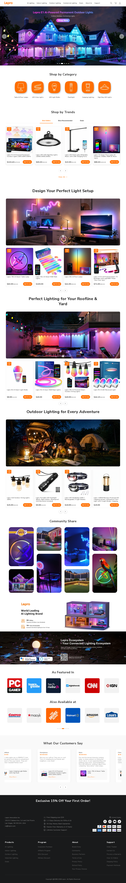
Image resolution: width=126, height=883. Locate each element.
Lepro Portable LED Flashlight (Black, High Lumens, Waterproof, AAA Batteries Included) (47, 499)
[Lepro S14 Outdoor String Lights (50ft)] (34, 433)
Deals (82, 120)
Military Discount (44, 858)
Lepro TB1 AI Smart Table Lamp (18, 277)
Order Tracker (112, 847)
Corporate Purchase (45, 847)
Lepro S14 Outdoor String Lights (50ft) (18, 498)
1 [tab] (57, 63)
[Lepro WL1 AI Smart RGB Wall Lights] (29, 215)
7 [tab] (68, 728)
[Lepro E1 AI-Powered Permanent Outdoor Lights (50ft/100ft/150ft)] (63, 335)
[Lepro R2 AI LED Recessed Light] (80, 319)
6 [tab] (68, 63)
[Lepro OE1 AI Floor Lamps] (17, 222)
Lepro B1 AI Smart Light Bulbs (17, 390)
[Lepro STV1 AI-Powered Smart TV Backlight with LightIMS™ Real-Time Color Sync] (109, 215)
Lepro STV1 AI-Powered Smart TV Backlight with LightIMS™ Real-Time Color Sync (106, 278)
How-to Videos (112, 858)
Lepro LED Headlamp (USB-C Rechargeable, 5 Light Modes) (75, 498)
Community (76, 851)
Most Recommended (65, 120)
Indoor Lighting (10, 851)
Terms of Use (77, 858)
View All (61, 177)
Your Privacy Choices (79, 869)
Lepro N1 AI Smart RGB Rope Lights (48, 390)
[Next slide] (121, 36)
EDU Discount (43, 854)
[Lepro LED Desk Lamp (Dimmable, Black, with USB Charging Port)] (69, 222)
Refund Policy (77, 865)
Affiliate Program (44, 851)
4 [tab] (63, 63)
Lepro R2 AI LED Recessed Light (105, 390)
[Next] (66, 171)
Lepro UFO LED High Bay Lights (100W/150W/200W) (47, 155)
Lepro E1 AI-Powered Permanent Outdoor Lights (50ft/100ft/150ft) (19, 155)
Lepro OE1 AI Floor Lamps (73, 277)
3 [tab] (61, 63)
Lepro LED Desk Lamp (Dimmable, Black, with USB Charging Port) (76, 155)
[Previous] (60, 171)
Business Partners (78, 854)
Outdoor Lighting (11, 854)
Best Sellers (46, 120)
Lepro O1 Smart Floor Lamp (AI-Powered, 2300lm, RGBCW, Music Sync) (105, 156)
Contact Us (111, 851)
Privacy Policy (77, 862)
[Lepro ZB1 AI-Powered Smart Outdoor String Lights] (22, 328)
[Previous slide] (4, 36)
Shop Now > (22, 777)
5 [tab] (65, 63)
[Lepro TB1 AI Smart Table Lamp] (63, 236)
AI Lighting (9, 847)
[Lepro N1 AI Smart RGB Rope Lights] (63, 356)
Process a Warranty (114, 854)
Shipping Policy (112, 862)
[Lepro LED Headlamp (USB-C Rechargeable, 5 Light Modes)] (55, 445)
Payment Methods (113, 865)
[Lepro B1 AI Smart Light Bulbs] (96, 331)
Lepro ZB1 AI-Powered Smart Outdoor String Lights (75, 390)
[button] (111, 3)
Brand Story (76, 847)
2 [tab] (59, 63)
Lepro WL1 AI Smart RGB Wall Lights (46, 277)
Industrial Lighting (11, 858)
